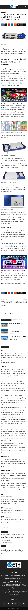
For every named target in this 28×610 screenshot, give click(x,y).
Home (2, 10)
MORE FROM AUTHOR (17, 319)
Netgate (19, 283)
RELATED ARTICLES (6, 319)
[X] (5, 24)
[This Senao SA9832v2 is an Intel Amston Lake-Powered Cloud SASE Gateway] (4, 338)
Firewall (12, 283)
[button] (2, 7)
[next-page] (4, 343)
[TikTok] (15, 603)
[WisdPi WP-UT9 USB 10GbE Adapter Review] (4, 325)
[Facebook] (2, 24)
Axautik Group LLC (16, 608)
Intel (16, 283)
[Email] (18, 24)
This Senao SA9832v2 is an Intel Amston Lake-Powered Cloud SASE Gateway (17, 338)
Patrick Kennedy (5, 470)
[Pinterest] (9, 24)
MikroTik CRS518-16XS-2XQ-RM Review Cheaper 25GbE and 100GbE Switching (6, 303)
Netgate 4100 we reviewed (15, 245)
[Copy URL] (24, 24)
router (3, 285)
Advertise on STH (14, 581)
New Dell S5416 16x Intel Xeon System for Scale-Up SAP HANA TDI (21, 303)
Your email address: (5, 540)
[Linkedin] (12, 24)
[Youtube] (23, 603)
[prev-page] (2, 343)
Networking (7, 10)
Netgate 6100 (22, 68)
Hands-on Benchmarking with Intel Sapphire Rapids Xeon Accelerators (12, 83)
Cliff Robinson (5, 21)
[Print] (21, 24)
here (9, 592)
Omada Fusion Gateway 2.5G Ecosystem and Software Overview (16, 331)
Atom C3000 (7, 283)
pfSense (24, 283)
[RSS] (12, 603)
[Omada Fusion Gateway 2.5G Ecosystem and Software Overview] (4, 331)
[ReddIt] (15, 24)
